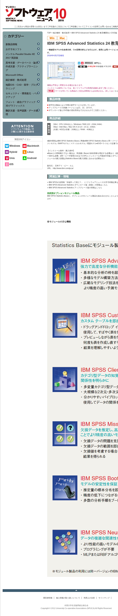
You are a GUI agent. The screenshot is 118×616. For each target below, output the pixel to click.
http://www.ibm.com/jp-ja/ (63, 168)
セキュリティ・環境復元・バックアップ (22, 95)
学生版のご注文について (59, 26)
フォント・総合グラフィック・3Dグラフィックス (22, 104)
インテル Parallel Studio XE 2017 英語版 (20, 56)
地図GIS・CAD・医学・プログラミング (22, 86)
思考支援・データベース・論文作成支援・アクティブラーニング (22, 66)
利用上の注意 (89, 598)
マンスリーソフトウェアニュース (35, 14)
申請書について (77, 26)
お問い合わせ (105, 26)
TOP (49, 33)
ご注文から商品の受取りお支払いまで (31, 26)
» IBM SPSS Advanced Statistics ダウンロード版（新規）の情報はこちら (77, 185)
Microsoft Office (14, 75)
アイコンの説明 (92, 26)
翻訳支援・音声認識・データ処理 (22, 112)
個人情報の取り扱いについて (68, 598)
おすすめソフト (14, 49)
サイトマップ (104, 598)
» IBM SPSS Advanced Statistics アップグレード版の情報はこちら (74, 188)
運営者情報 (47, 598)
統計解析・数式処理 (61, 33)
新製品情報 (11, 44)
